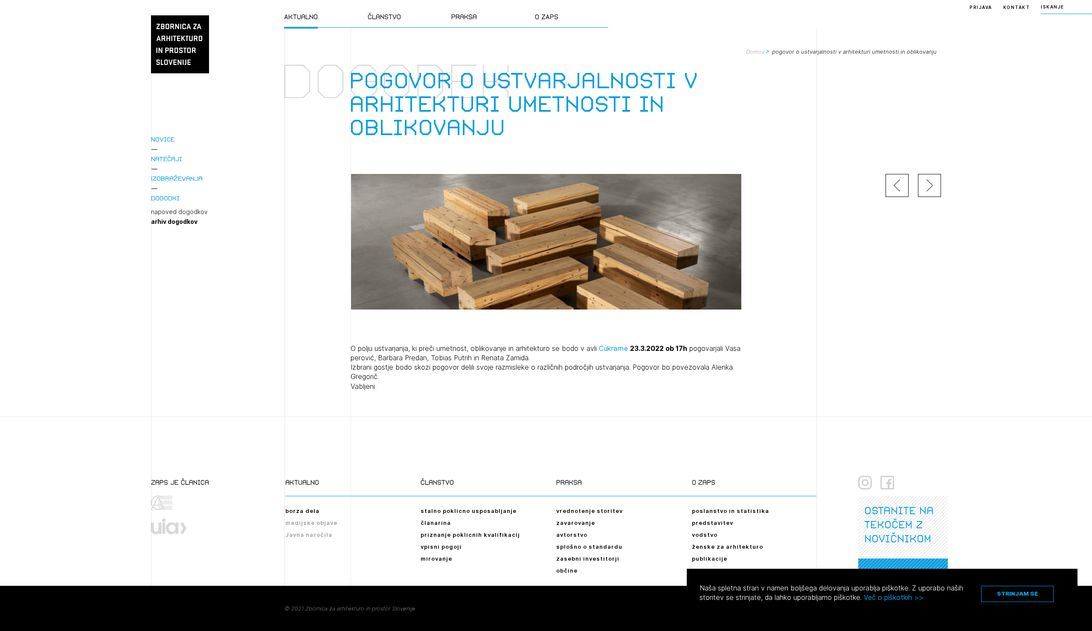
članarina (436, 523)
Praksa (464, 17)
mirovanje (436, 558)
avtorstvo (571, 534)
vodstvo (704, 534)
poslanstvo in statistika (730, 511)
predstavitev (712, 523)
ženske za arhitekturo (727, 546)
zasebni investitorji (587, 558)
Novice (162, 139)
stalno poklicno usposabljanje (469, 511)
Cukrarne (613, 348)
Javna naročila (308, 534)
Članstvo (384, 17)
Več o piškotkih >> (894, 597)
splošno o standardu (589, 546)
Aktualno (301, 17)
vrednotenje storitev (589, 511)
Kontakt (1016, 7)
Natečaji (166, 158)
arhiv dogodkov (174, 222)
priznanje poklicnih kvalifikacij (470, 534)
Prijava (981, 7)
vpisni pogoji (441, 546)
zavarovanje (575, 523)
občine (567, 570)
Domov (755, 51)
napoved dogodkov (179, 212)
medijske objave (311, 523)
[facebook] (887, 482)
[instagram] (865, 482)
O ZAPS (546, 17)
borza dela (302, 511)
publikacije (709, 558)
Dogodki (165, 198)
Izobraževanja (177, 178)
